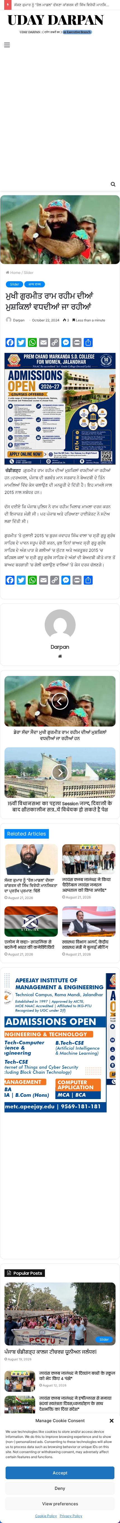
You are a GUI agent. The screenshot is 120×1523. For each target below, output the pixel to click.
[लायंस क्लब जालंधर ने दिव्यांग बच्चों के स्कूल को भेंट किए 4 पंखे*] (19, 1381)
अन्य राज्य (34, 284)
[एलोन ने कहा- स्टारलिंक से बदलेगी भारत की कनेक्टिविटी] (31, 921)
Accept (60, 1473)
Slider (28, 272)
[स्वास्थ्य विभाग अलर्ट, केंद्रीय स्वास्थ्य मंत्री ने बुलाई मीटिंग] (89, 921)
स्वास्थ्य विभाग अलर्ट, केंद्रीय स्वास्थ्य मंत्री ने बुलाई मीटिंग (85, 944)
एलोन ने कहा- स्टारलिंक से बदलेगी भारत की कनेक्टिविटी (29, 944)
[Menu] (7, 44)
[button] (111, 1421)
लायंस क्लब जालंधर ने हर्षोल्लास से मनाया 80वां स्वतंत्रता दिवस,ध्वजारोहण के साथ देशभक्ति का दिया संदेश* (75, 1403)
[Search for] (113, 184)
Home (15, 272)
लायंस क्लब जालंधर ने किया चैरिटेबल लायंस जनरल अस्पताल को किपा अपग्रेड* (86, 885)
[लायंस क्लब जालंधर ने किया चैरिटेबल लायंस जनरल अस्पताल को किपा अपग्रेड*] (89, 859)
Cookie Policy (46, 1516)
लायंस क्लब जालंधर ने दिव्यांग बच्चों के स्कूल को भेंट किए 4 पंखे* (77, 1376)
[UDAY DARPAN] (60, 24)
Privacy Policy (71, 1516)
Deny (60, 1488)
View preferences (60, 1503)
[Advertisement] (60, 115)
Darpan (19, 320)
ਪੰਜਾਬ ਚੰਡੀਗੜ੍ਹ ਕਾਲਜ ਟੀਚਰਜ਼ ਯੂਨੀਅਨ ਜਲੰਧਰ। (50, 1351)
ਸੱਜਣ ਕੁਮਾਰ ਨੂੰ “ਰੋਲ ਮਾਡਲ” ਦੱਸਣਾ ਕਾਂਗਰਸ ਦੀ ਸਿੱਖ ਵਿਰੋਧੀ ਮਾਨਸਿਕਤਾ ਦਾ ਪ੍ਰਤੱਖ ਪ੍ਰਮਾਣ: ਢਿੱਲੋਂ (30, 885)
